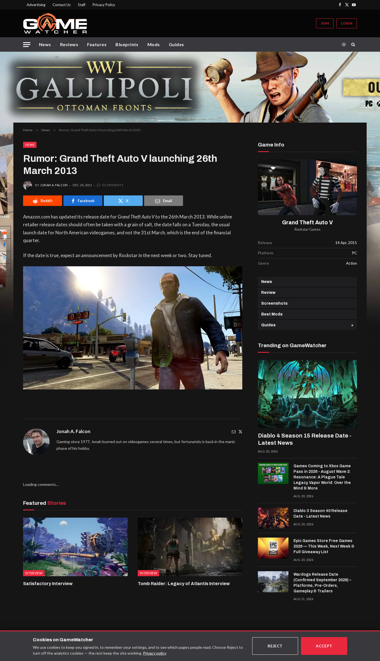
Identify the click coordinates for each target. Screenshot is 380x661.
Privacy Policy (104, 5)
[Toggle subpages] (352, 325)
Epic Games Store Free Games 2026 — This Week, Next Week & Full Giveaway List (323, 546)
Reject (275, 645)
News (45, 44)
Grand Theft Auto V (307, 222)
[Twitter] (240, 431)
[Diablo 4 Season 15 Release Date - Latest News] (307, 394)
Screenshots (274, 303)
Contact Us (62, 5)
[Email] (234, 431)
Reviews (69, 44)
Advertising (36, 5)
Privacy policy (154, 653)
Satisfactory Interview (48, 583)
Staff (81, 5)
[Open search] (354, 44)
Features (97, 44)
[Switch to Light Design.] (343, 44)
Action (351, 263)
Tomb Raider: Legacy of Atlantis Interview (184, 583)
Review (268, 292)
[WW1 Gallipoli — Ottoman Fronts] (190, 87)
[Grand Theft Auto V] (307, 187)
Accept (324, 645)
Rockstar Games (307, 229)
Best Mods (272, 314)
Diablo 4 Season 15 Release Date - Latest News (304, 439)
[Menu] (26, 44)
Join (325, 23)
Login (346, 23)
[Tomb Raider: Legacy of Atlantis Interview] (190, 547)
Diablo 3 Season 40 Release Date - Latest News (320, 513)
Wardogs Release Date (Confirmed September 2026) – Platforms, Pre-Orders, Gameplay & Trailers (322, 582)
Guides (176, 44)
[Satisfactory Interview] (75, 547)
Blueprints (127, 44)
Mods (153, 44)
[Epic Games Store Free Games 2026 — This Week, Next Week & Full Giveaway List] (273, 548)
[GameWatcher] (55, 23)
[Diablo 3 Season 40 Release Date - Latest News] (273, 518)
